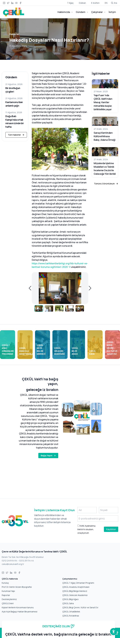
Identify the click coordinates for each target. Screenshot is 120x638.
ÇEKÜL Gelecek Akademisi (75, 595)
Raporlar (6, 595)
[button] (30, 288)
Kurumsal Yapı (8, 591)
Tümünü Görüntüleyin (104, 183)
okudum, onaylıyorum (86, 529)
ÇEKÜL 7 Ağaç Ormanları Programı (78, 582)
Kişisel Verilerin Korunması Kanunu (18, 607)
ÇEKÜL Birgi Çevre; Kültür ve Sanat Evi (80, 607)
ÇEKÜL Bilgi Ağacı (70, 599)
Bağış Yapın (46, 455)
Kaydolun (111, 529)
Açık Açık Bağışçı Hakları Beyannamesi (19, 611)
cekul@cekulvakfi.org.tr (13, 564)
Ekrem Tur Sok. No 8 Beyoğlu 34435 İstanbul (22, 557)
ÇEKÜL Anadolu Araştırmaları (75, 587)
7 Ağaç (70, 2)
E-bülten (95, 2)
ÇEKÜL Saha (68, 603)
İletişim (112, 12)
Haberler (14, 34)
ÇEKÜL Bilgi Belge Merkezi (74, 591)
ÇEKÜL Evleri (8, 603)
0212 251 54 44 (26, 560)
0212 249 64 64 (9, 560)
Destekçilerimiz (9, 599)
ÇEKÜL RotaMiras (70, 615)
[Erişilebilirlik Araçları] (113, 631)
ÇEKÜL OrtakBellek (71, 611)
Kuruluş (5, 582)
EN (106, 2)
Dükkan (82, 2)
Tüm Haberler (14, 134)
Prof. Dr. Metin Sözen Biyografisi (17, 587)
